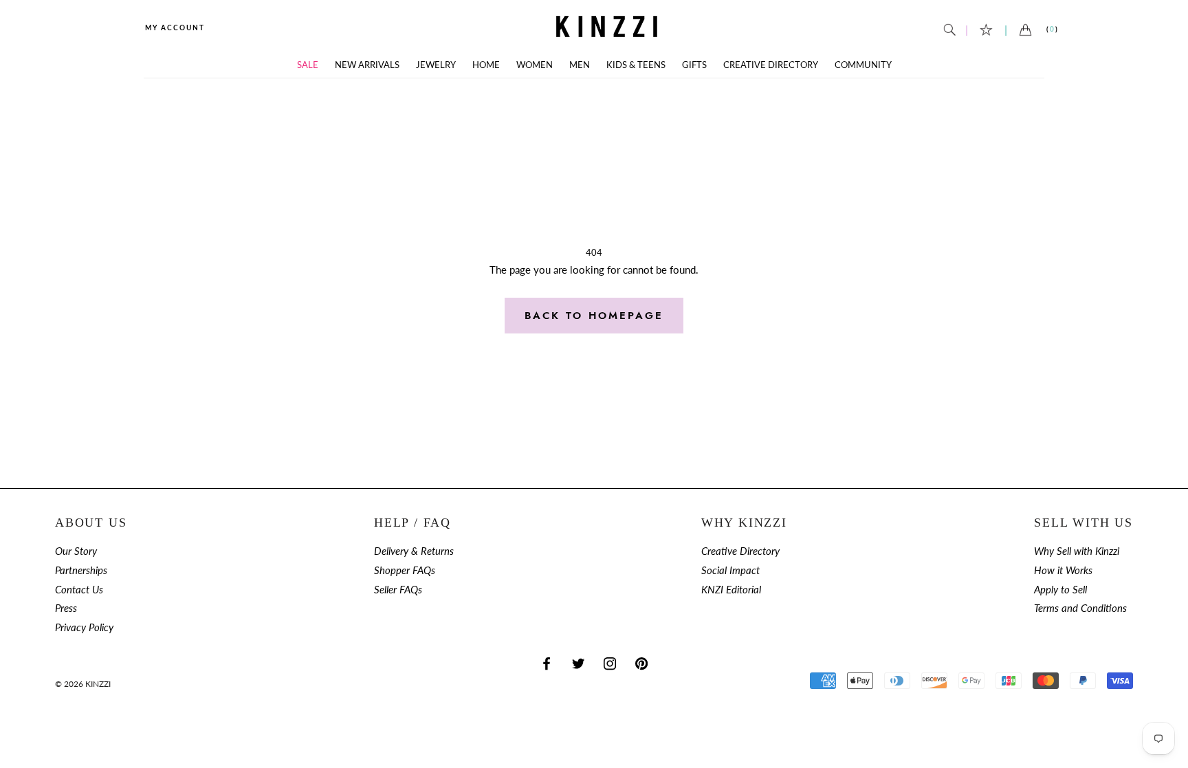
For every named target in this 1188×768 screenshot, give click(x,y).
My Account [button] (175, 27)
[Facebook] (546, 663)
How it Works (1063, 570)
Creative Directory (770, 65)
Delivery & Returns (414, 551)
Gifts (694, 65)
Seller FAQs (398, 589)
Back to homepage (594, 315)
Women (534, 65)
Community (863, 65)
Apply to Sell (1060, 589)
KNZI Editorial (731, 589)
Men (579, 65)
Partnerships (81, 570)
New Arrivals (367, 65)
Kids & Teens (636, 65)
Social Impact (730, 570)
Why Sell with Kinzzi (1076, 551)
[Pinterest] (641, 663)
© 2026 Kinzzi (83, 684)
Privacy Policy (84, 627)
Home (486, 65)
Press (66, 608)
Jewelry (436, 65)
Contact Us (79, 589)
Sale (307, 65)
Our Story (76, 551)
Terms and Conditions (1080, 608)
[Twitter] (578, 663)
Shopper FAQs (404, 570)
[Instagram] (610, 663)
